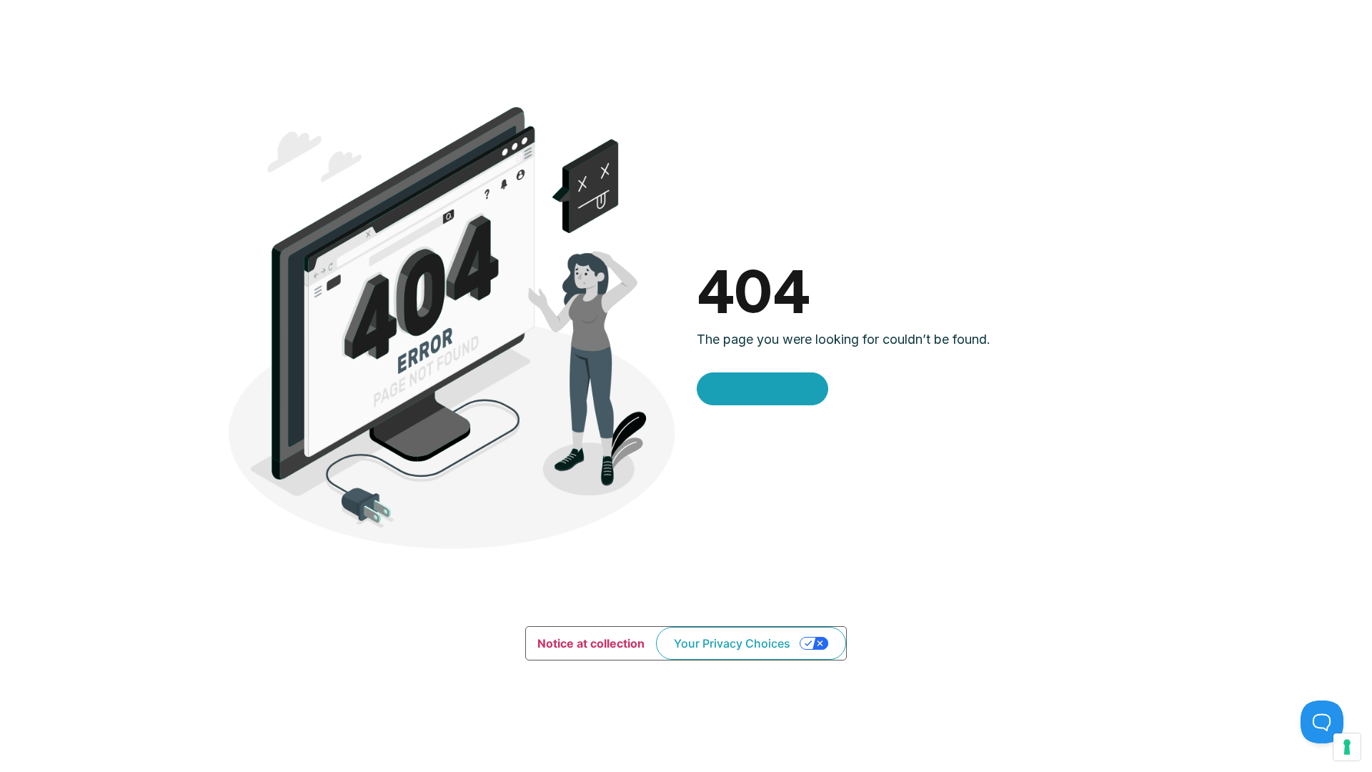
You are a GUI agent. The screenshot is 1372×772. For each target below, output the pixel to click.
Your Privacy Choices (732, 643)
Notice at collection (591, 643)
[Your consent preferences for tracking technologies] (1347, 747)
